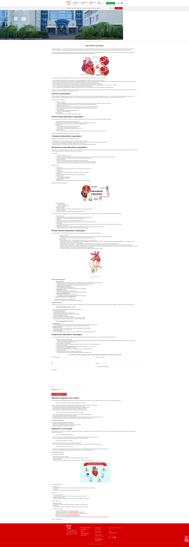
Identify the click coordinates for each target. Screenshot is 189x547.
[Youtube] (122, 3)
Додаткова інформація (85, 533)
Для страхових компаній (85, 527)
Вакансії (82, 531)
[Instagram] (118, 3)
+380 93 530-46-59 (92, 2)
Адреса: (98, 2)
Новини (94, 8)
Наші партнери (83, 529)
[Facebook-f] (120, 3)
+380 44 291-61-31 (76, 2)
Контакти (98, 8)
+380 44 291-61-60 (84, 2)
